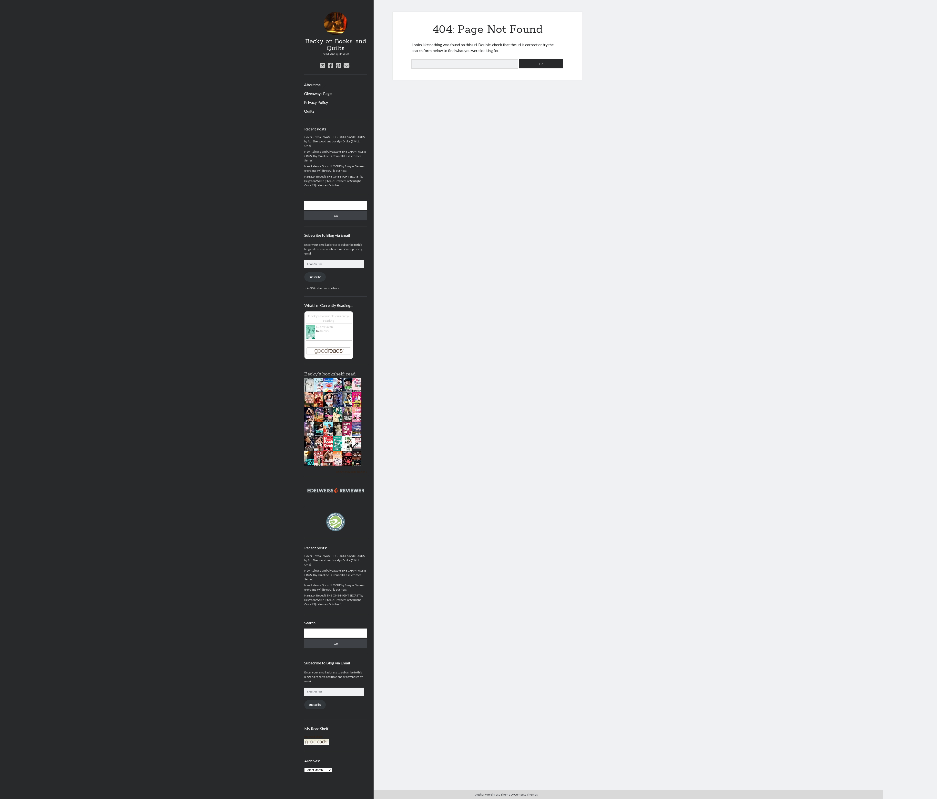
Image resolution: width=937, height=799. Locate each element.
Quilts (309, 111)
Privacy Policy (316, 102)
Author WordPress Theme (492, 794)
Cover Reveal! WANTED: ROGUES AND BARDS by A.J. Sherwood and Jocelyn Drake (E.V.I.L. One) (334, 141)
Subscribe (315, 277)
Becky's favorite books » (351, 471)
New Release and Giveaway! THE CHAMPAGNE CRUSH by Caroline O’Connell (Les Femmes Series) (335, 156)
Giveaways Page (318, 93)
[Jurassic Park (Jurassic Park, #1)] (358, 447)
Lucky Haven (324, 327)
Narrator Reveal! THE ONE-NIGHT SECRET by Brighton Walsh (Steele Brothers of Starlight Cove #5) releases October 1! (333, 181)
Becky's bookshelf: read (330, 374)
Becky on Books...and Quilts (335, 45)
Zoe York (324, 330)
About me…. (314, 84)
